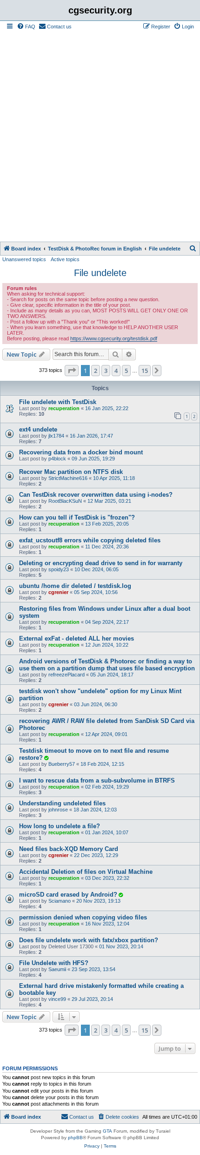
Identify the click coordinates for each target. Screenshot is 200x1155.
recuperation (64, 408)
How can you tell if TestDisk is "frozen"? (77, 517)
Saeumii (57, 969)
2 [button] (95, 370)
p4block (57, 458)
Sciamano (59, 901)
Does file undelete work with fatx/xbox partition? (88, 940)
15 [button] (144, 370)
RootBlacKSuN (65, 501)
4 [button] (116, 370)
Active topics (65, 259)
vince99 (57, 999)
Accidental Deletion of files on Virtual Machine (86, 871)
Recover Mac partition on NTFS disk (71, 471)
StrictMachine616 (67, 478)
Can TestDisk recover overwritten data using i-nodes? (96, 494)
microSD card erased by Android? (68, 894)
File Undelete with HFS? (53, 962)
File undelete (100, 273)
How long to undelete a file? (59, 826)
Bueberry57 (61, 764)
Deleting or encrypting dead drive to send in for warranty (100, 563)
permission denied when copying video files (83, 917)
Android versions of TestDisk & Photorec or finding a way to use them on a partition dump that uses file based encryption (107, 665)
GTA (107, 1131)
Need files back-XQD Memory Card (68, 848)
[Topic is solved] (46, 758)
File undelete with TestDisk (57, 402)
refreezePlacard (66, 674)
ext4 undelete (38, 429)
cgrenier (58, 592)
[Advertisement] (100, 137)
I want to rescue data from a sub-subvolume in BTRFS (97, 780)
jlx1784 (56, 436)
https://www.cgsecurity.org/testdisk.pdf (113, 338)
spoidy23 (58, 569)
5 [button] (126, 370)
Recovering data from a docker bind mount (81, 452)
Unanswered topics (24, 259)
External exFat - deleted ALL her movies (76, 638)
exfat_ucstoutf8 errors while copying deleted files (89, 540)
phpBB (75, 1137)
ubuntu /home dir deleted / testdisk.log (75, 585)
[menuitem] (26, 26)
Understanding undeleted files (62, 803)
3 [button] (105, 370)
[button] (72, 370)
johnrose (58, 809)
